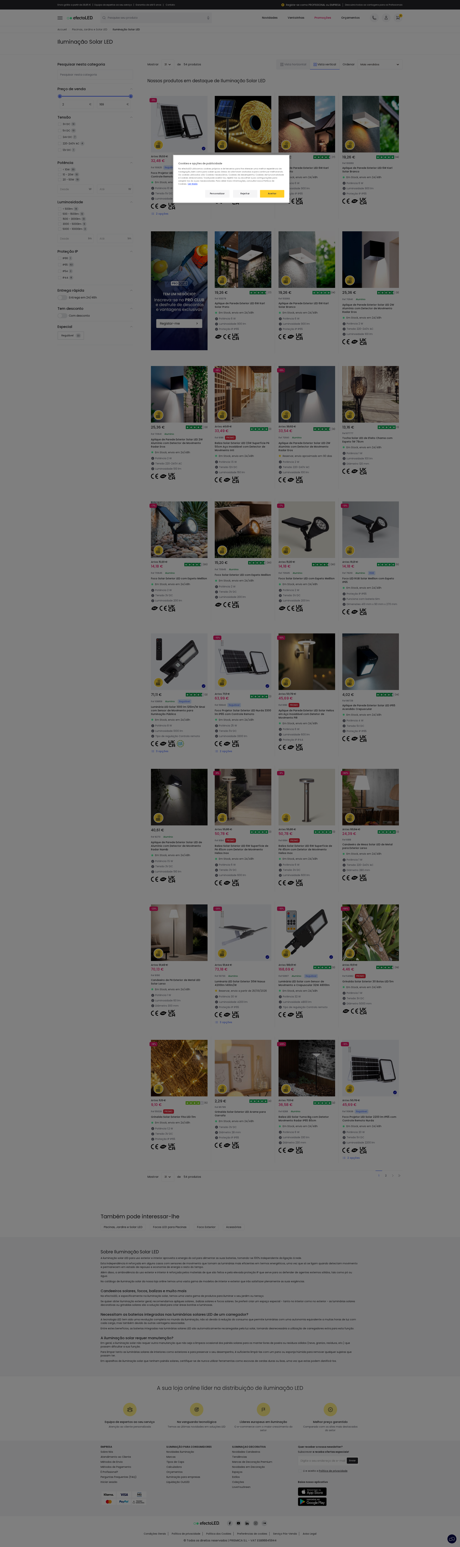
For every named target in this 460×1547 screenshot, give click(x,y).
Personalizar (217, 193)
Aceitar (272, 193)
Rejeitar (245, 193)
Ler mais (192, 183)
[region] (231, 179)
